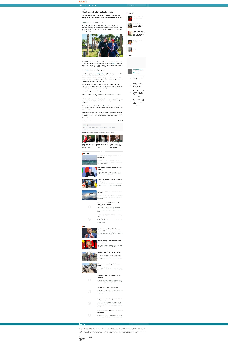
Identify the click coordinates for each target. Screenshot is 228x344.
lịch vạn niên (120, 332)
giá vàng (81, 327)
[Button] (148, 5)
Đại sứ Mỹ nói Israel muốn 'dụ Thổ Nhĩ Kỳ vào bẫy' (108, 229)
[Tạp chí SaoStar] (134, 43)
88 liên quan (103, 182)
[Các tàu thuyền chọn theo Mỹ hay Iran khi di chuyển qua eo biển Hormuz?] (89, 160)
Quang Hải (106, 328)
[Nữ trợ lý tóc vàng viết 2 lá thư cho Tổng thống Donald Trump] (102, 138)
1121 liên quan (105, 218)
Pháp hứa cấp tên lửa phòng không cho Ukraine (108, 287)
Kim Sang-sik (88, 331)
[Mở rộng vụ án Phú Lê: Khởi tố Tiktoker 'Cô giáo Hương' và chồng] (130, 85)
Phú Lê (91, 327)
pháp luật (110, 328)
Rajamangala (134, 331)
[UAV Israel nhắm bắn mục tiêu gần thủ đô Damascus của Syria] (89, 268)
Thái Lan (105, 332)
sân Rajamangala (99, 327)
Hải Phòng (138, 328)
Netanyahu (105, 105)
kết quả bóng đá (82, 331)
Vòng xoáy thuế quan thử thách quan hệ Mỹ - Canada (109, 299)
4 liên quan (103, 194)
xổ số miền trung (86, 332)
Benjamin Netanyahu (86, 129)
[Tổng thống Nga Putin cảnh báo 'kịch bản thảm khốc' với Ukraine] (89, 280)
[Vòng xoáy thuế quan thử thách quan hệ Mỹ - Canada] (89, 303)
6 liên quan (137, 79)
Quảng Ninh (98, 328)
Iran (96, 78)
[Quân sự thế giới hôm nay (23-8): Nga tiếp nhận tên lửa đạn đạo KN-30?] (89, 315)
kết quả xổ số (128, 328)
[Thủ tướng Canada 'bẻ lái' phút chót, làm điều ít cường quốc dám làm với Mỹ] (89, 244)
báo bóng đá (115, 332)
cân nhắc (112, 127)
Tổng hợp (90, 337)
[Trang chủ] (83, 2)
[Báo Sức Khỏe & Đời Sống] (85, 22)
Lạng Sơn (111, 331)
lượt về (104, 327)
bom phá (92, 129)
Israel (87, 70)
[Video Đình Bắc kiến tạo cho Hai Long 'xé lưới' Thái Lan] (130, 71)
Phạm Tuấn (119, 331)
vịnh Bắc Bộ (91, 332)
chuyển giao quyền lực (103, 127)
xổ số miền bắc (109, 332)
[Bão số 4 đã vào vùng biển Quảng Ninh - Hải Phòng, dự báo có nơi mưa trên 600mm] (130, 92)
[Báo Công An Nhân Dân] (99, 267)
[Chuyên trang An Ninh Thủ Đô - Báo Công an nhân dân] (97, 147)
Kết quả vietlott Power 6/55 (98, 332)
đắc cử (109, 127)
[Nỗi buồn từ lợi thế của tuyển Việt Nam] (130, 42)
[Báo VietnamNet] (98, 159)
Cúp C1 (115, 331)
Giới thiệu (80, 337)
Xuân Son (94, 328)
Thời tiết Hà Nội (82, 328)
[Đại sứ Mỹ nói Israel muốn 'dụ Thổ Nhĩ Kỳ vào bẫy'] (89, 233)
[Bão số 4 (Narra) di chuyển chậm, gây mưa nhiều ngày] (130, 78)
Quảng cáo (80, 340)
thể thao (94, 327)
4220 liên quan (97, 22)
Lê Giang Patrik (143, 328)
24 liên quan (104, 230)
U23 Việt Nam (133, 328)
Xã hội (124, 332)
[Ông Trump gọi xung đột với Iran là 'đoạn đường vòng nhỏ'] (89, 219)
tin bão (99, 331)
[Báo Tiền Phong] (98, 230)
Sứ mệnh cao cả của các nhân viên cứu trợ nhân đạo (109, 252)
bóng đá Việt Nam (86, 327)
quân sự (113, 63)
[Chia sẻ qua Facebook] (83, 120)
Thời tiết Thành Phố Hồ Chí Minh (141, 331)
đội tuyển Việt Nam (89, 328)
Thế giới (84, 9)
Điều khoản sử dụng (82, 338)
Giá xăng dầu (138, 327)
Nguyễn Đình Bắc (132, 327)
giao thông (123, 328)
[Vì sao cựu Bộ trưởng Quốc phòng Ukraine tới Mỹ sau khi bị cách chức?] (89, 183)
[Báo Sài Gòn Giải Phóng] (134, 79)
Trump (106, 25)
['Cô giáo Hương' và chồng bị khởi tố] (130, 49)
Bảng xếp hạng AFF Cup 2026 (111, 327)
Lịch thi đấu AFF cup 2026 (117, 328)
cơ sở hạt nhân (85, 127)
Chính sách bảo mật (82, 339)
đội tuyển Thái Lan (93, 331)
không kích (93, 127)
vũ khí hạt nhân (99, 73)
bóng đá (102, 328)
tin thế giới (121, 327)
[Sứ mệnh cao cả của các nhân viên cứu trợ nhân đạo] (89, 256)
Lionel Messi (129, 331)
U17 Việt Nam (124, 331)
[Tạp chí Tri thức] (134, 19)
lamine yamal (127, 327)
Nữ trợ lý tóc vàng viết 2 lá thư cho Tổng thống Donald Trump (102, 144)
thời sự (117, 327)
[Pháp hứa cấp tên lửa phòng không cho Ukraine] (89, 291)
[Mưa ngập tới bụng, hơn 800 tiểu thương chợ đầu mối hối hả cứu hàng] (130, 25)
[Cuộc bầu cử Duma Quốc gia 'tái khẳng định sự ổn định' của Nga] (89, 172)
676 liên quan (105, 243)
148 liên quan (138, 96)
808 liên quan (104, 300)
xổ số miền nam (143, 327)
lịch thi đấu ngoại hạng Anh (105, 331)
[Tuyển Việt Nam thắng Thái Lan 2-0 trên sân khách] (130, 18)
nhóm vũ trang (97, 129)
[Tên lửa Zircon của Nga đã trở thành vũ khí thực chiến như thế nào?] (89, 195)
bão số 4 (81, 332)
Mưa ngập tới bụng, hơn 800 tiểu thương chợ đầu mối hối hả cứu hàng (138, 25)
